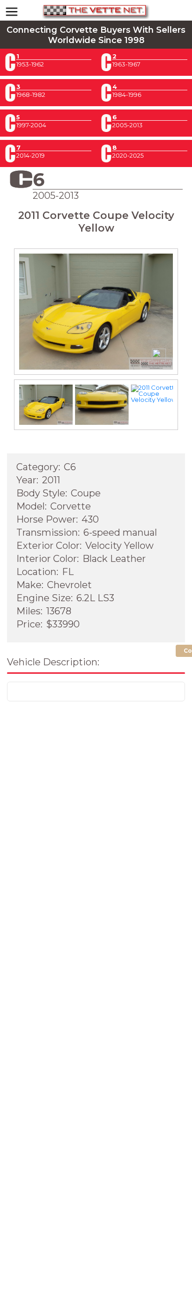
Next (165, 320)
